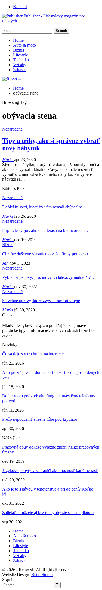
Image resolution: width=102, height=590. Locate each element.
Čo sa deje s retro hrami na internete (33, 354)
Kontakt (20, 6)
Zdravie (19, 69)
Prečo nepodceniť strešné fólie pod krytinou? (40, 419)
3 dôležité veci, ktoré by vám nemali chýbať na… (44, 207)
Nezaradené (12, 129)
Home (18, 40)
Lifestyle (20, 55)
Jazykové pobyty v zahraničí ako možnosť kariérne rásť (50, 470)
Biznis (18, 50)
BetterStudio (42, 574)
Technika (21, 60)
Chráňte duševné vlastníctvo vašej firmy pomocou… (47, 254)
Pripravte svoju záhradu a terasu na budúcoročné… (46, 230)
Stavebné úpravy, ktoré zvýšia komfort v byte (41, 300)
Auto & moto (24, 45)
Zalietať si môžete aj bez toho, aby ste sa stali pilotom (48, 512)
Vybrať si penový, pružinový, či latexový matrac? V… (49, 277)
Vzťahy (19, 64)
